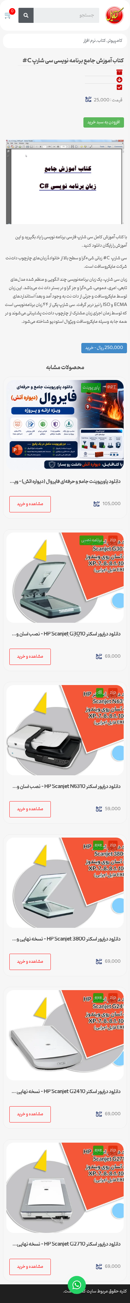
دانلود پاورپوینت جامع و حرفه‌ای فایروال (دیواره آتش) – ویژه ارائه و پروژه (65, 484)
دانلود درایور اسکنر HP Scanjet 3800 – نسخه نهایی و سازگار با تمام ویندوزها (69, 942)
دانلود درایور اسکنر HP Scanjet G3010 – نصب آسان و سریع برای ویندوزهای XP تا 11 (68, 637)
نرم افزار (89, 41)
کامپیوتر (115, 41)
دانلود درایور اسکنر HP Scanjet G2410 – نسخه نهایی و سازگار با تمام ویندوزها (67, 1094)
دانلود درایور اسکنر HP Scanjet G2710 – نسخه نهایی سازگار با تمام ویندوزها (69, 1247)
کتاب (101, 41)
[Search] (26, 15)
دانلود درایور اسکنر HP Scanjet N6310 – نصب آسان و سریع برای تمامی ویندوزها (69, 789)
